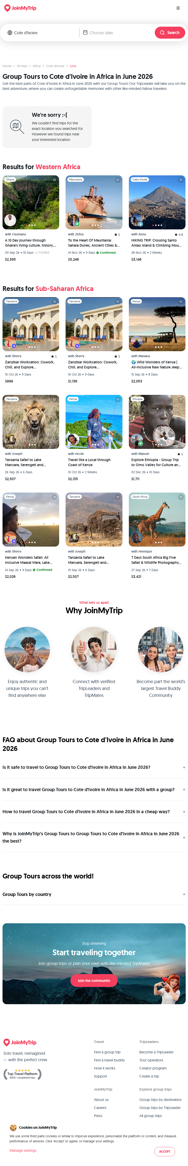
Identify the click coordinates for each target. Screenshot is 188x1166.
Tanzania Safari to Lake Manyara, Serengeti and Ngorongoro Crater (24, 462)
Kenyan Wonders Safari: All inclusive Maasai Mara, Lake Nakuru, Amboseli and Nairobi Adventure (29, 560)
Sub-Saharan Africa (65, 288)
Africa (37, 66)
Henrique (145, 551)
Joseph (17, 454)
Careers (100, 1107)
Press (98, 1115)
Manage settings (23, 1150)
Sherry (16, 356)
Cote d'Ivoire (55, 66)
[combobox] (46, 32)
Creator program (153, 1068)
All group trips (150, 1115)
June (73, 66)
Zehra (79, 234)
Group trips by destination (160, 1099)
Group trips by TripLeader (160, 1107)
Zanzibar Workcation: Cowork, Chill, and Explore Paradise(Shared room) (29, 365)
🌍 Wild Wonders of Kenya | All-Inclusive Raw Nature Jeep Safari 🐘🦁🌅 (155, 365)
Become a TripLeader (156, 1052)
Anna (142, 234)
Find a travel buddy (109, 1060)
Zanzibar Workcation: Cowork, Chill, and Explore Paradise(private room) (92, 365)
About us (101, 1099)
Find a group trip (107, 1052)
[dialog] (94, 1140)
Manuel (143, 454)
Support (100, 1076)
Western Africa (58, 166)
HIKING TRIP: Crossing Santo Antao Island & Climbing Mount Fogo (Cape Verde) (156, 243)
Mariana (144, 356)
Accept (164, 1151)
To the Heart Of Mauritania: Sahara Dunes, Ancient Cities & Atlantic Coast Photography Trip (93, 243)
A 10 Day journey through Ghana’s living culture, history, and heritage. (29, 243)
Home (7, 66)
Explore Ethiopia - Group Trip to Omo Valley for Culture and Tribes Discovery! (155, 462)
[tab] (26, 225)
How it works (104, 1068)
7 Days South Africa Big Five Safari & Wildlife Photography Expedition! (155, 560)
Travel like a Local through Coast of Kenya (89, 462)
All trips (22, 66)
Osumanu (19, 234)
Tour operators (151, 1060)
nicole (79, 454)
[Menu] (178, 8)
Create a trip (149, 1076)
